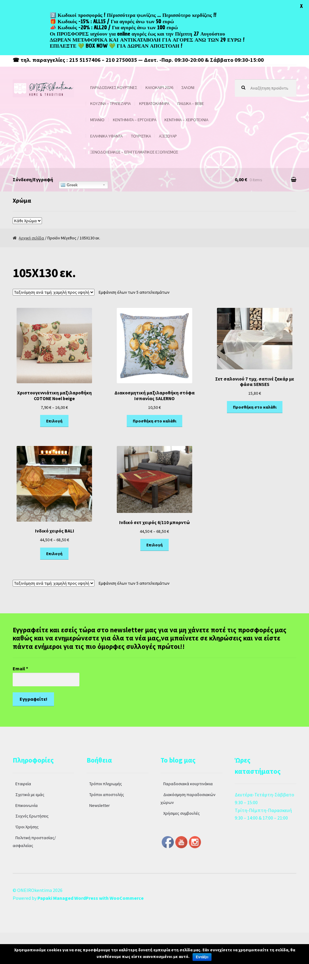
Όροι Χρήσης (27, 827)
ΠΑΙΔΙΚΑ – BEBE (190, 103)
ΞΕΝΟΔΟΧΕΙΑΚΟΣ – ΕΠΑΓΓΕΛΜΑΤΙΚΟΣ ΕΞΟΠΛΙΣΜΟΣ (134, 152)
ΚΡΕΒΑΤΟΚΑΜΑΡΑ (154, 103)
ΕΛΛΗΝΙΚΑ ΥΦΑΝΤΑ (106, 136)
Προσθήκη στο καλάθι (154, 421)
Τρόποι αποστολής (106, 794)
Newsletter (99, 805)
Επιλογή (54, 421)
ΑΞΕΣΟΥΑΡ (168, 136)
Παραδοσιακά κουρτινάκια (188, 783)
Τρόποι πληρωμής (105, 783)
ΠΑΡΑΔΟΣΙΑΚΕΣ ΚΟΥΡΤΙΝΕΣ (113, 87)
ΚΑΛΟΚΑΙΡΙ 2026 (159, 87)
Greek (71, 185)
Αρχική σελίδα (31, 238)
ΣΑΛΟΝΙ (187, 87)
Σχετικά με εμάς (29, 794)
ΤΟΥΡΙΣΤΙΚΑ (141, 136)
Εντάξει (202, 957)
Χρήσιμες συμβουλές (181, 813)
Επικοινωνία (26, 805)
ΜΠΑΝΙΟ (97, 119)
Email (20, 668)
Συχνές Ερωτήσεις (32, 816)
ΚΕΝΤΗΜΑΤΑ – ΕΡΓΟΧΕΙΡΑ (134, 119)
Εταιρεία (23, 783)
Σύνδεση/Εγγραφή (33, 179)
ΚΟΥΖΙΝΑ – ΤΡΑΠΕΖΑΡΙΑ (110, 103)
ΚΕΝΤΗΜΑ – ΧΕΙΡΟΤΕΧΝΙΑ (186, 119)
